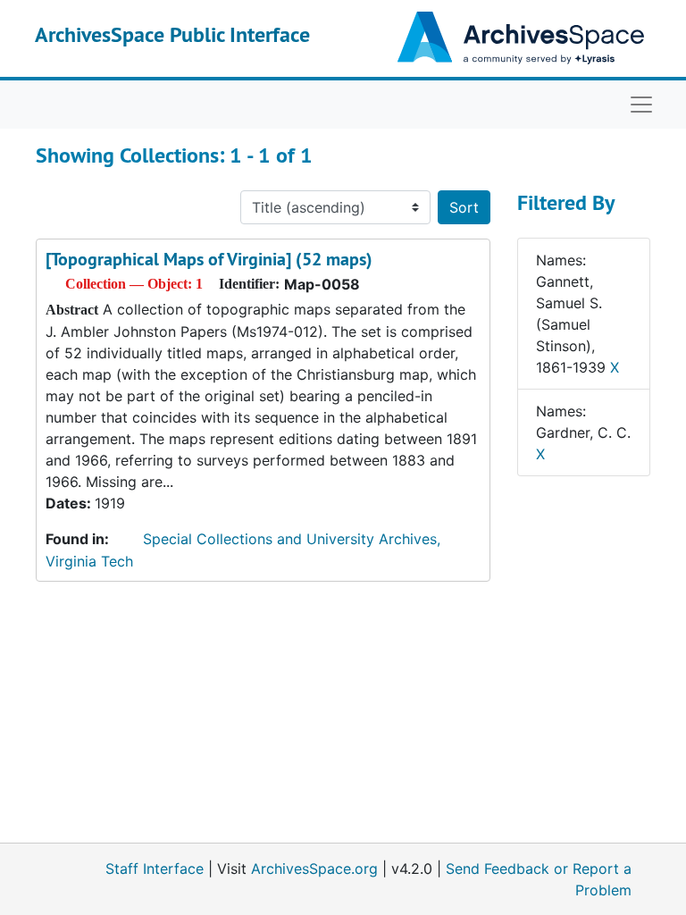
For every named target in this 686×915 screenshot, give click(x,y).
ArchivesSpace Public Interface (172, 34)
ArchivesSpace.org (314, 868)
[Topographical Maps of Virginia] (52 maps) (209, 259)
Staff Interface (154, 868)
